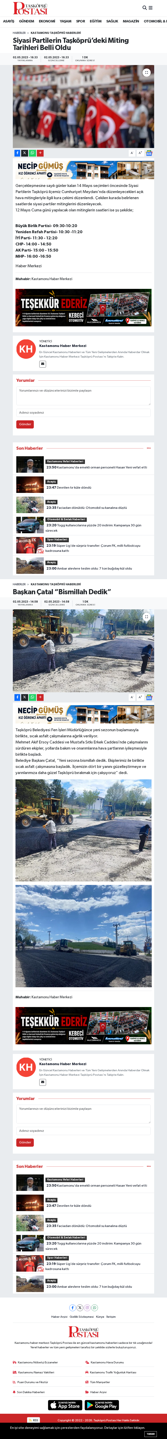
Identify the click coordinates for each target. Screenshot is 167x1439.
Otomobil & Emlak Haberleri (66, 519)
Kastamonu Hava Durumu (107, 1362)
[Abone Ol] (149, 153)
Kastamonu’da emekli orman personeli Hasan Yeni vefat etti (96, 467)
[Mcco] (83, 307)
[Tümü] (149, 448)
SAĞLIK (112, 21)
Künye (100, 1316)
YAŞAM (65, 21)
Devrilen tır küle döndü (68, 487)
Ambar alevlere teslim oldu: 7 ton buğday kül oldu (89, 568)
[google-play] (102, 1405)
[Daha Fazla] (40, 153)
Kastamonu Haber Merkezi (62, 346)
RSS (35, 1420)
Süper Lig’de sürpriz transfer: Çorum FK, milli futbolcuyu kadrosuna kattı (92, 548)
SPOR (80, 21)
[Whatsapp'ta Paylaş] (32, 153)
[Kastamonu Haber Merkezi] (26, 349)
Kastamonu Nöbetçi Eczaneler (38, 1362)
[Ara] (145, 8)
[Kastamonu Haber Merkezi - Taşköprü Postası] (30, 8)
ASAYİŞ (8, 21)
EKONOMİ (47, 21)
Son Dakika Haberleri (31, 1392)
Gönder (25, 424)
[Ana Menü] (151, 8)
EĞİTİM (95, 21)
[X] (80, 1307)
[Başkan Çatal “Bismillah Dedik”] (83, 650)
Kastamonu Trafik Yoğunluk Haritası (113, 1372)
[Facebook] (72, 1307)
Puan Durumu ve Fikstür (33, 1382)
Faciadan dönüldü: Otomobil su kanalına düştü (86, 508)
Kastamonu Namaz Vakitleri (36, 1372)
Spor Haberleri (57, 539)
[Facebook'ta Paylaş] (17, 153)
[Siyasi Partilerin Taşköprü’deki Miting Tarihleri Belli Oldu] (83, 106)
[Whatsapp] (94, 1307)
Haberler (19, 33)
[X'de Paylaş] (24, 153)
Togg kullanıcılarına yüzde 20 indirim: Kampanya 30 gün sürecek (93, 527)
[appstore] (65, 1405)
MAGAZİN (131, 21)
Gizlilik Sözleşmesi (82, 1316)
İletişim (111, 1316)
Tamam (151, 1434)
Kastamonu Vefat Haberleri (65, 461)
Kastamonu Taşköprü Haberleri (56, 33)
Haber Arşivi (59, 1316)
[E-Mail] (42, 364)
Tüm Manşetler (100, 1382)
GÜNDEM (26, 21)
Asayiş (51, 481)
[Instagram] (87, 1307)
